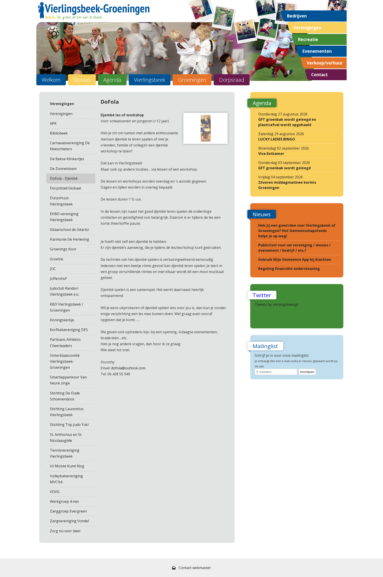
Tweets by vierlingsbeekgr (277, 304)
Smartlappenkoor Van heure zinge (68, 380)
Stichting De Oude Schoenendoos (65, 396)
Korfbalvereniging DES (69, 329)
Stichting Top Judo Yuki (69, 424)
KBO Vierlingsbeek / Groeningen (66, 307)
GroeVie (56, 259)
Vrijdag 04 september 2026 (287, 182)
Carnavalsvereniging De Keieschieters (70, 145)
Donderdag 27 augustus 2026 (287, 119)
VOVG (54, 491)
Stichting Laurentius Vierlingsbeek (67, 411)
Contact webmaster (195, 567)
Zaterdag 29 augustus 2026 (281, 136)
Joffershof (58, 278)
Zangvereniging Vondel (69, 521)
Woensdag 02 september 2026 (283, 151)
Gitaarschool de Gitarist (69, 229)
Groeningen (192, 79)
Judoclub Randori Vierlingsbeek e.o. (64, 291)
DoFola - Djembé (64, 178)
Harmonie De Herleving (69, 239)
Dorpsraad (231, 79)
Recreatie (308, 39)
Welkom (51, 79)
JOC (53, 268)
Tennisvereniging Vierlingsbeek (64, 453)
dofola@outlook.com (128, 368)
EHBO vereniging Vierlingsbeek (64, 216)
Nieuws (81, 79)
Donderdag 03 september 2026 (284, 165)
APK (53, 123)
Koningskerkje (62, 320)
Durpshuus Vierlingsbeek (61, 200)
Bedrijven (297, 16)
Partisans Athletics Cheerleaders (65, 342)
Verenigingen (307, 28)
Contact (319, 75)
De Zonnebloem (63, 168)
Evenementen (317, 51)
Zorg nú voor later (65, 530)
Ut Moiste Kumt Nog (67, 466)
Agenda (112, 79)
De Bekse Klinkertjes (67, 158)
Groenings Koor (63, 249)
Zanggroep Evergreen (68, 511)
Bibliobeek (59, 133)
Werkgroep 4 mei (64, 501)
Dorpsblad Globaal (65, 188)
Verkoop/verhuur (325, 63)
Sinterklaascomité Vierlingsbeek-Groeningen (65, 361)
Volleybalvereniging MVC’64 (66, 479)
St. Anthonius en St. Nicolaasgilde (66, 437)
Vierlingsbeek (149, 79)
